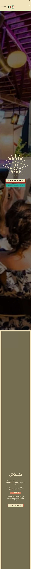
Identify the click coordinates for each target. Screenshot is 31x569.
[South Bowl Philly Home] (8, 15)
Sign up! (15, 564)
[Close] (24, 536)
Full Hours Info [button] (15, 513)
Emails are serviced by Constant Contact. (15, 560)
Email (7, 547)
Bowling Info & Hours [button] (15, 193)
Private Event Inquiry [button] (15, 189)
